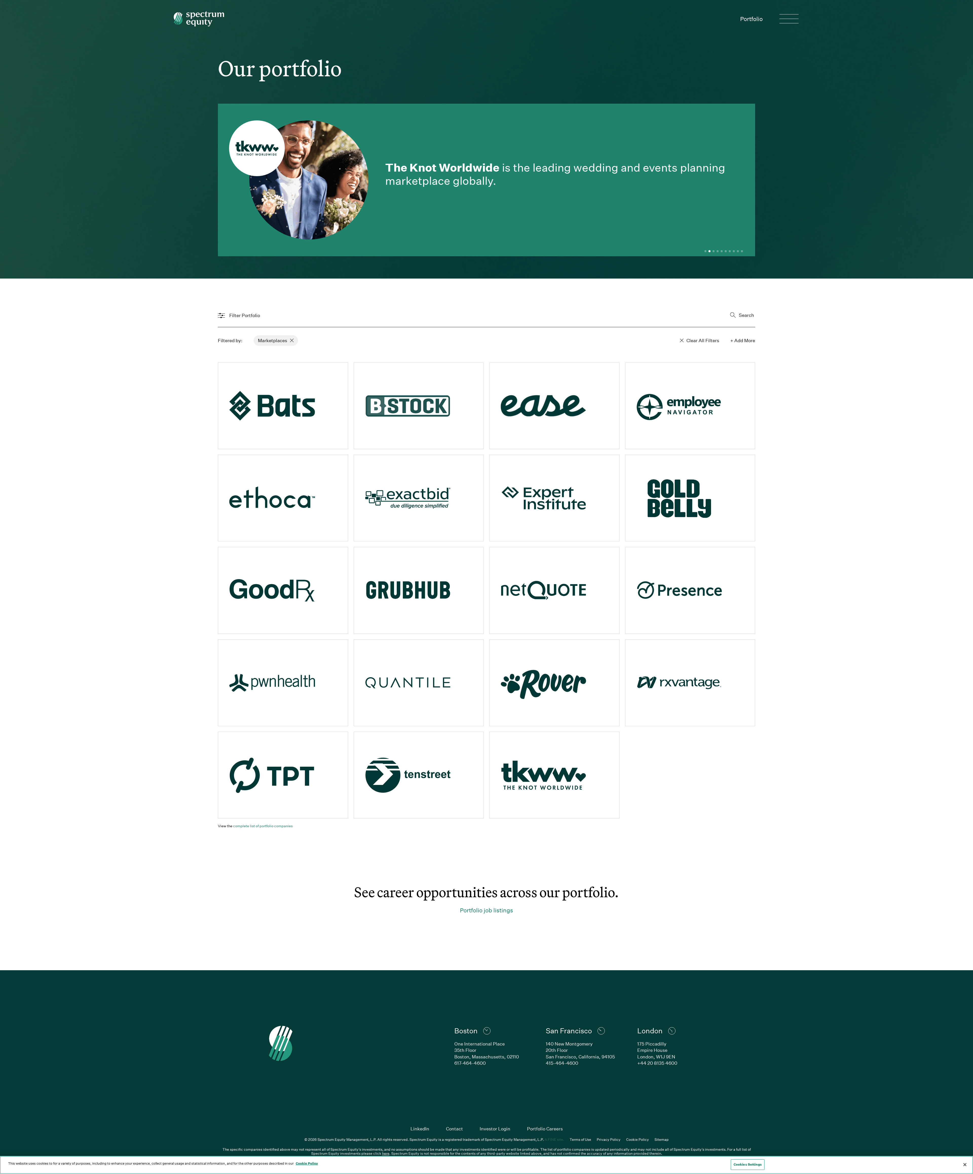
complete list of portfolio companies (263, 825)
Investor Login (495, 1129)
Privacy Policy (609, 1139)
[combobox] (728, 315)
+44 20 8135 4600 (657, 1063)
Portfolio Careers (545, 1129)
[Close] (964, 1164)
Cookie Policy (637, 1139)
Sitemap (661, 1139)
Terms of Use (580, 1139)
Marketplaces (272, 340)
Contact (454, 1129)
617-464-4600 (470, 1063)
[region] (486, 1165)
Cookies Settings (748, 1164)
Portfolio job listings (486, 910)
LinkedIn (419, 1129)
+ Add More (742, 340)
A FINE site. (554, 1139)
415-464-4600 (562, 1063)
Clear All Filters (702, 340)
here (385, 1153)
